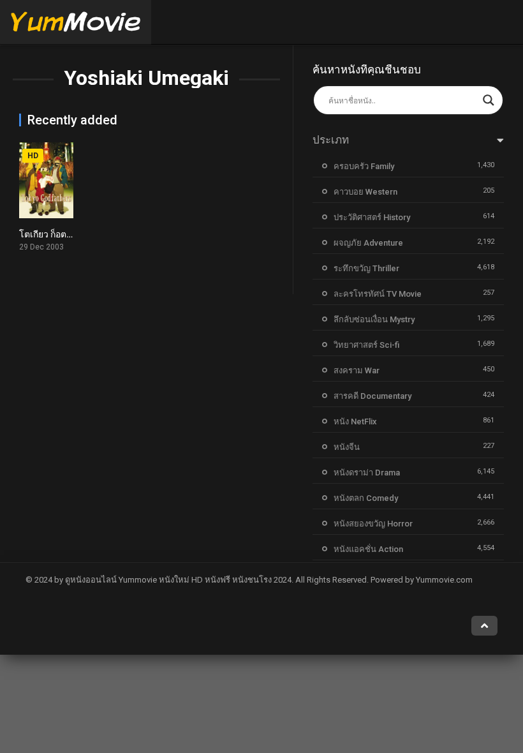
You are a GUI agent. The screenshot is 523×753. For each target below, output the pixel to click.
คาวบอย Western (365, 192)
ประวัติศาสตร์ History (372, 217)
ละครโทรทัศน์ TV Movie (378, 294)
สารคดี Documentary (372, 396)
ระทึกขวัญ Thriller (366, 268)
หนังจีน (347, 447)
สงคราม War (356, 370)
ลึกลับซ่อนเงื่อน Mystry (374, 319)
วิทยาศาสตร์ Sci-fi (366, 345)
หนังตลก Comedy (366, 498)
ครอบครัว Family (364, 166)
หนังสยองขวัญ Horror (373, 523)
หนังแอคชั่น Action (368, 549)
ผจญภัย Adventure (368, 243)
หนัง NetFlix (355, 421)
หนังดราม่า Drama (367, 472)
